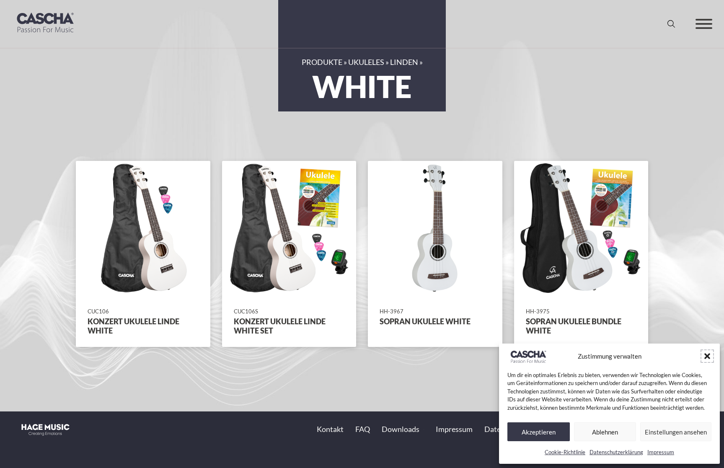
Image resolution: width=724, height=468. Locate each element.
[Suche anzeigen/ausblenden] (671, 24)
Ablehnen (605, 432)
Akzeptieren (539, 432)
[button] (707, 356)
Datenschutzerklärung (616, 452)
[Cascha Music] (45, 34)
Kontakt (330, 429)
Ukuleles (366, 62)
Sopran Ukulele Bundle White (573, 326)
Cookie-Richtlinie (565, 452)
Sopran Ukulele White (425, 321)
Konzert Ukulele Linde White (133, 326)
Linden (404, 62)
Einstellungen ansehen (676, 432)
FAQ (362, 429)
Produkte (322, 62)
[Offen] (704, 24)
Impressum (660, 452)
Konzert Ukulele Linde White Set (280, 326)
